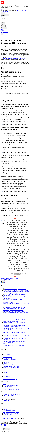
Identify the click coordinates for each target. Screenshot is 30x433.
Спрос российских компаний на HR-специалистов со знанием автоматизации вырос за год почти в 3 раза (16, 305)
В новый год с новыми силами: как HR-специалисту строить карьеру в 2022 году (13, 310)
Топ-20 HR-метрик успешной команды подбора (15, 314)
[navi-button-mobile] (2, 34)
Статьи (5, 36)
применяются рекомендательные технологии (13, 417)
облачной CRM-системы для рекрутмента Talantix (13, 58)
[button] (2, 29)
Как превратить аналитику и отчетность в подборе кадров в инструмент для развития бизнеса (16, 292)
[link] (3, 26)
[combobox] (6, 429)
